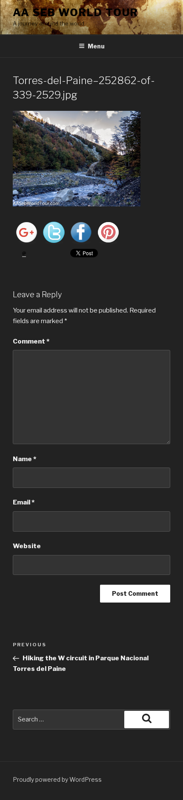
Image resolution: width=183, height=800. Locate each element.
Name (24, 459)
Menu (96, 46)
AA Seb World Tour (75, 12)
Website (27, 546)
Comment (31, 341)
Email (23, 502)
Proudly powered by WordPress (57, 779)
